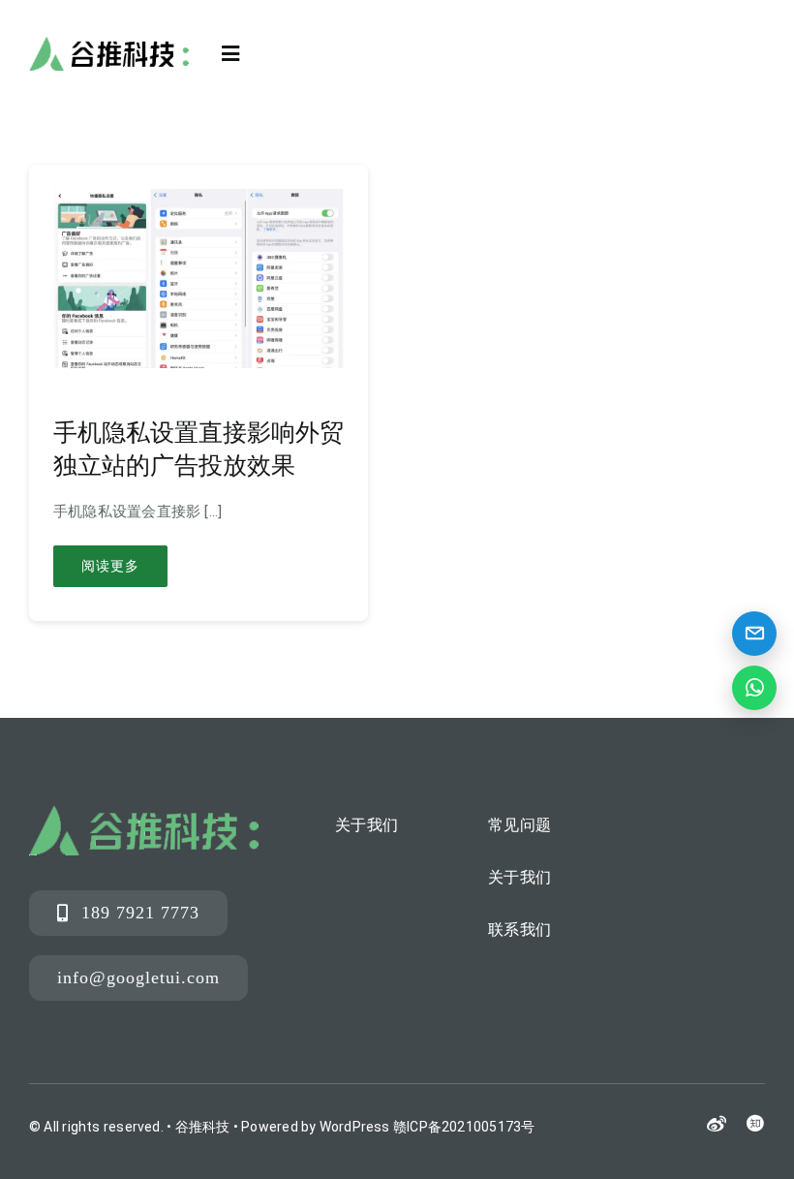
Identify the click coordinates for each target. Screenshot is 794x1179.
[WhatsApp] (754, 688)
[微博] (716, 1124)
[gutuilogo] (109, 42)
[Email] (754, 633)
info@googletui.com (138, 977)
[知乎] (755, 1122)
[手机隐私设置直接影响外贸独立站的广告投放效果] (198, 203)
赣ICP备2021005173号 (464, 1126)
